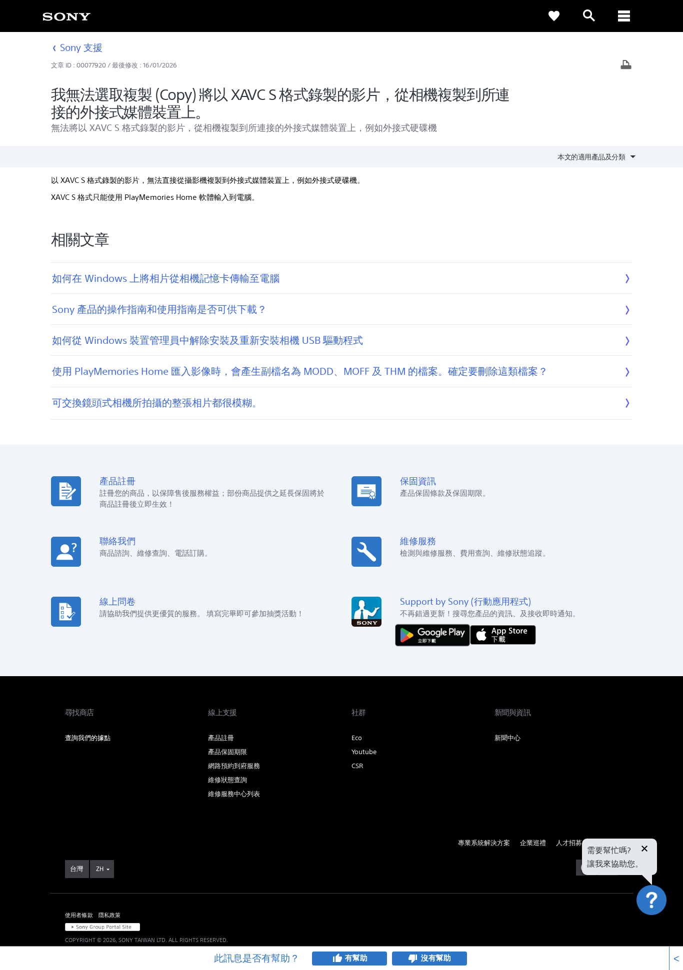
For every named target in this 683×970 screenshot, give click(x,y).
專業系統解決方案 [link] (484, 843)
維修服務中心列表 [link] (234, 794)
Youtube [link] (364, 752)
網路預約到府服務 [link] (234, 766)
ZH (100, 869)
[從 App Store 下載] (503, 634)
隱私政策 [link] (109, 915)
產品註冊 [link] (221, 738)
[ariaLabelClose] (624, 16)
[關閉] (644, 850)
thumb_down (413, 958)
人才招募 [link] (569, 843)
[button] (663, 927)
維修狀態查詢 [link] (227, 780)
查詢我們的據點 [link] (87, 738)
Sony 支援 (81, 47)
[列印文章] (626, 65)
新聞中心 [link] (507, 738)
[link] (67, 16)
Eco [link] (357, 738)
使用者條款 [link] (79, 915)
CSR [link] (357, 766)
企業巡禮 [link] (533, 843)
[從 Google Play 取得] (435, 634)
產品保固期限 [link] (227, 752)
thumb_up (337, 958)
